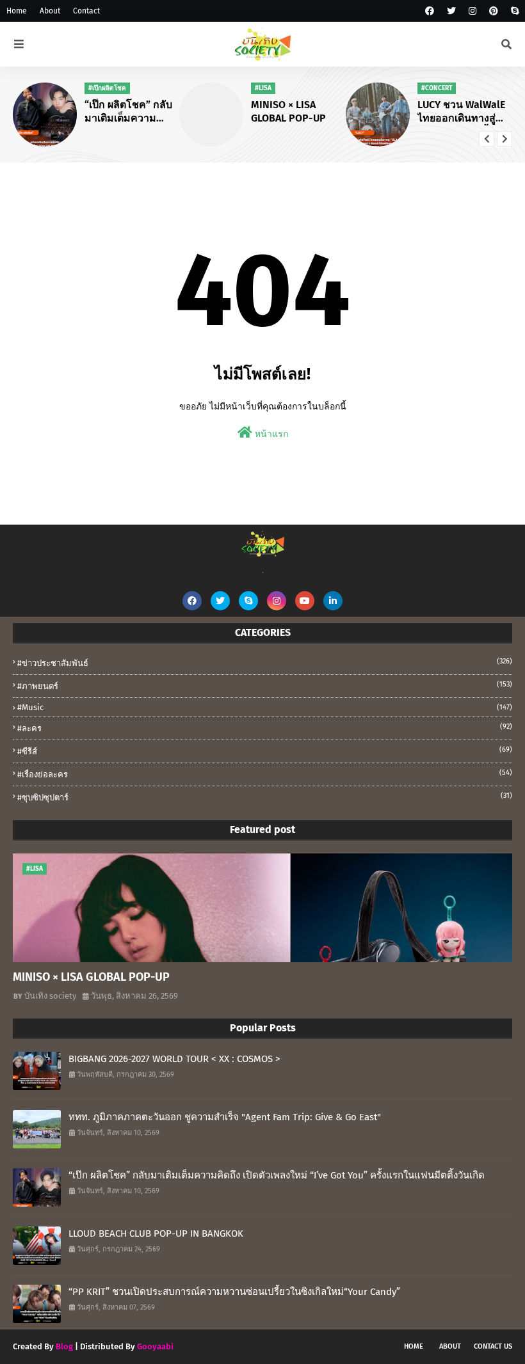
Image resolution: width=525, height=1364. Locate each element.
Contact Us (493, 1346)
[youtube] (304, 600)
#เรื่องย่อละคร (264, 773)
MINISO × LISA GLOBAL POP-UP (288, 111)
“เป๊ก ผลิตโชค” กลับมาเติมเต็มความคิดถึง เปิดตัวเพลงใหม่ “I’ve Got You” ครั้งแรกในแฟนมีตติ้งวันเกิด (132, 112)
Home (16, 10)
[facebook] (429, 11)
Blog (64, 1346)
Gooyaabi (155, 1346)
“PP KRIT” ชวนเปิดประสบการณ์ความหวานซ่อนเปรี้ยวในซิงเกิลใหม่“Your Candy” (234, 1291)
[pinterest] (493, 11)
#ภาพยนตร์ (264, 685)
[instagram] (472, 11)
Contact (86, 10)
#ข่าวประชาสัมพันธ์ (264, 662)
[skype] (513, 11)
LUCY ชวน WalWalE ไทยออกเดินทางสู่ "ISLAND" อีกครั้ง (461, 112)
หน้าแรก (270, 434)
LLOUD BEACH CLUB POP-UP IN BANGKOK (156, 1233)
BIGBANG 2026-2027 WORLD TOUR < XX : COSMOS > (174, 1059)
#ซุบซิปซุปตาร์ (264, 796)
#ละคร (264, 727)
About (50, 10)
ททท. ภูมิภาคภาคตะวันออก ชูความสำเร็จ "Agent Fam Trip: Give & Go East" (225, 1117)
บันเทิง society (50, 996)
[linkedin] (333, 600)
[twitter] (451, 11)
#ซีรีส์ (264, 750)
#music (264, 707)
